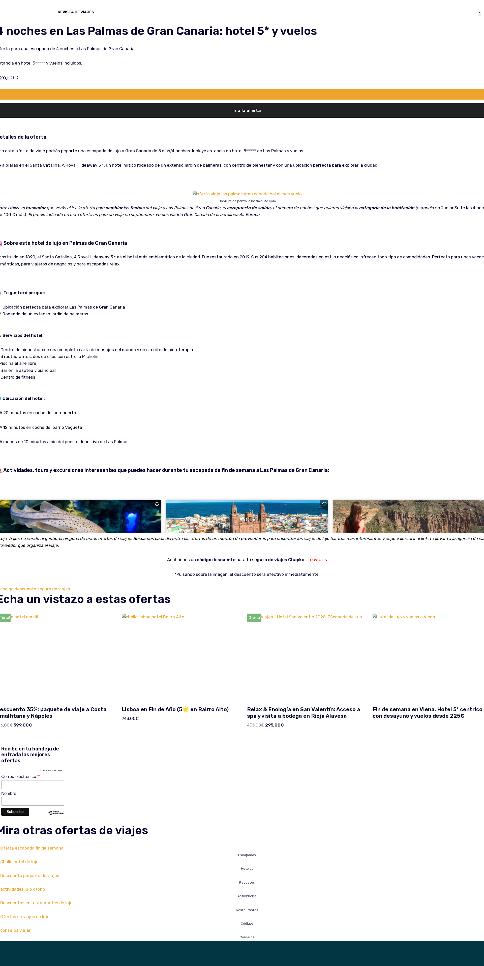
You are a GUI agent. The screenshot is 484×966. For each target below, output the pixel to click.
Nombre (8, 793)
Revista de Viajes (76, 12)
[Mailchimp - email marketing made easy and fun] (56, 816)
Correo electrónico (20, 776)
